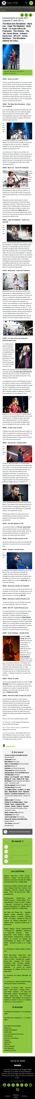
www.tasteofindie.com (18, 1081)
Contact (7, 1096)
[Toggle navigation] (31, 3)
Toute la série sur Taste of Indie (18, 861)
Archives (24, 1096)
